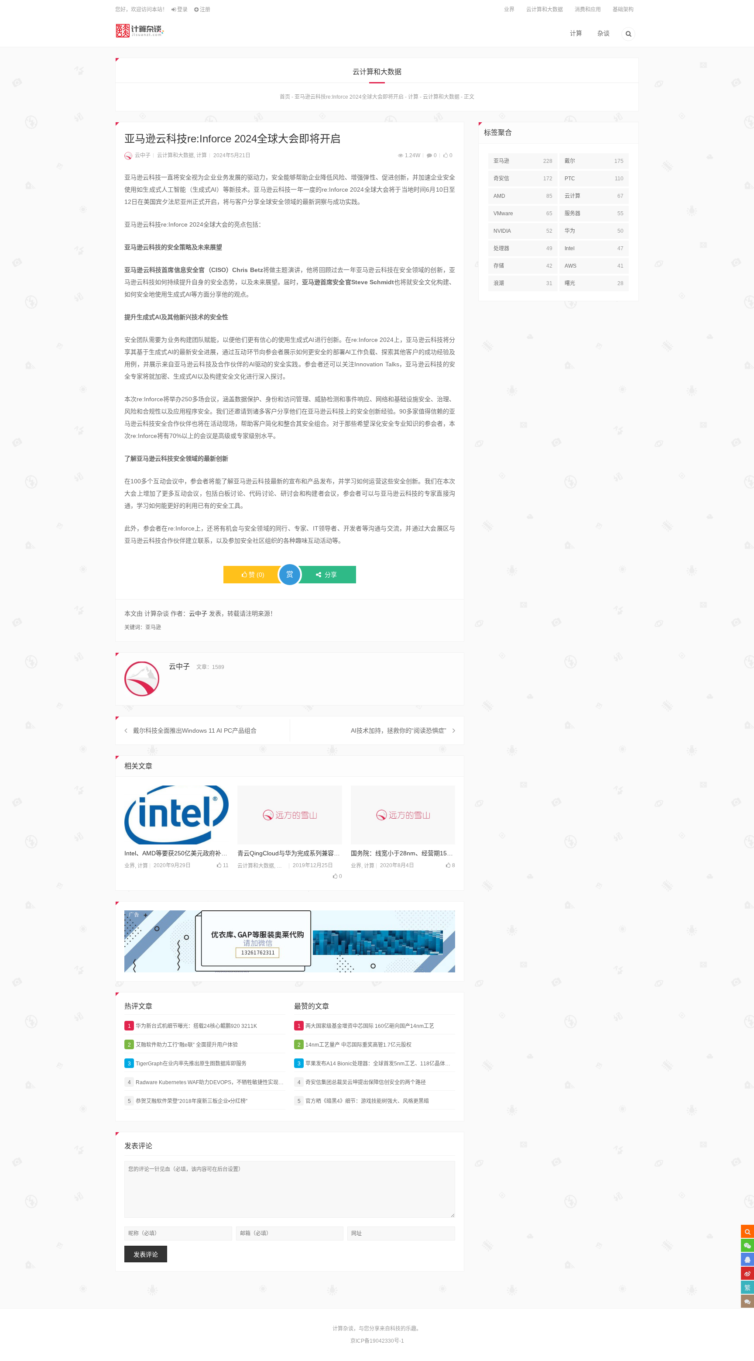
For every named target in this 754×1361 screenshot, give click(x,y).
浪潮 (523, 283)
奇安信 (523, 179)
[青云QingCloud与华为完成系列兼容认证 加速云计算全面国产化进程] (289, 815)
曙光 (594, 283)
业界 (509, 10)
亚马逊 (153, 627)
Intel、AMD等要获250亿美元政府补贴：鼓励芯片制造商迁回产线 (176, 853)
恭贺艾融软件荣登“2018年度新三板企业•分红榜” (188, 1101)
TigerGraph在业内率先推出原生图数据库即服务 (187, 1064)
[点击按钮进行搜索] (747, 1231)
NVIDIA (523, 231)
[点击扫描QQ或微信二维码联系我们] (747, 1259)
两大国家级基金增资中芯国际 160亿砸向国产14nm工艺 (366, 1026)
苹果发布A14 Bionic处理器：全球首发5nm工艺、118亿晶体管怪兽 (376, 1064)
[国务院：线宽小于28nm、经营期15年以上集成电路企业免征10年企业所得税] (403, 815)
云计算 (594, 196)
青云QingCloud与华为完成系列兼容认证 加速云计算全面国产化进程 (289, 853)
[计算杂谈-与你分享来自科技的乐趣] (140, 30)
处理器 (523, 248)
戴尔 (594, 161)
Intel (594, 248)
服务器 (594, 213)
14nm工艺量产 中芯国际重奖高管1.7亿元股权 (355, 1045)
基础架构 (623, 10)
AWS (594, 266)
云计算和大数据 (544, 10)
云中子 (143, 155)
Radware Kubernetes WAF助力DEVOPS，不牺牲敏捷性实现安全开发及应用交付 (206, 1082)
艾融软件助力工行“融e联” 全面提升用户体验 (183, 1045)
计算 (576, 33)
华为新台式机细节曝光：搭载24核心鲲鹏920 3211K (192, 1026)
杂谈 (603, 33)
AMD (523, 196)
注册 (204, 10)
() (256, 574)
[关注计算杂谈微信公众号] (747, 1245)
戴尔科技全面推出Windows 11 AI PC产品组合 (195, 730)
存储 (523, 266)
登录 (182, 10)
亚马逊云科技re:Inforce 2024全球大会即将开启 (349, 97)
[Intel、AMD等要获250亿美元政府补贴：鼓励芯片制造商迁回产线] (176, 815)
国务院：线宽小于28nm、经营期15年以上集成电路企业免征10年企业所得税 (403, 853)
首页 (285, 97)
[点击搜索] (628, 35)
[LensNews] (289, 941)
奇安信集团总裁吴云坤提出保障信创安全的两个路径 (362, 1082)
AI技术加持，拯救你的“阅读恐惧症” (398, 730)
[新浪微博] (747, 1273)
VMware (523, 213)
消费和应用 (588, 10)
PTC (594, 179)
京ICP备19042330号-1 (377, 1341)
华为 (594, 231)
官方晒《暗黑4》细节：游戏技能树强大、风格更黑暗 (363, 1101)
